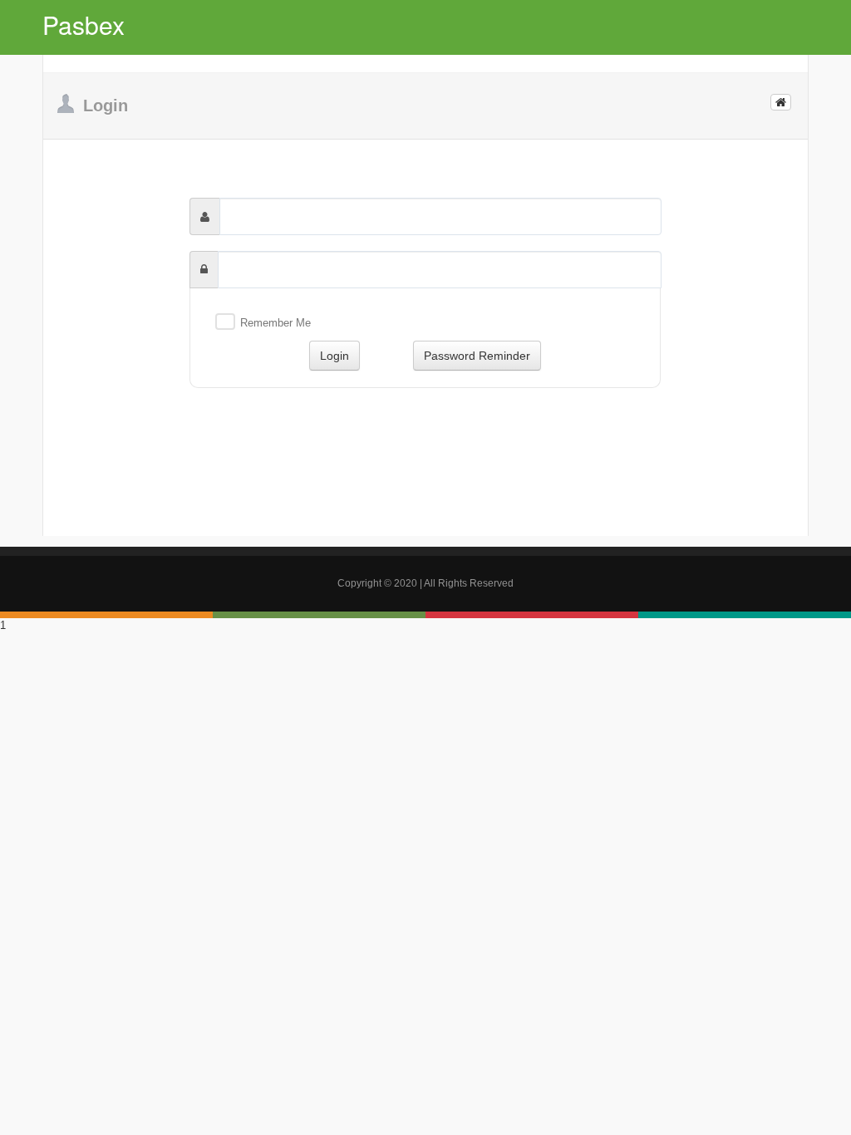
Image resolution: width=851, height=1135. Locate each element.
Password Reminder (477, 355)
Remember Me (275, 323)
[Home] (780, 102)
